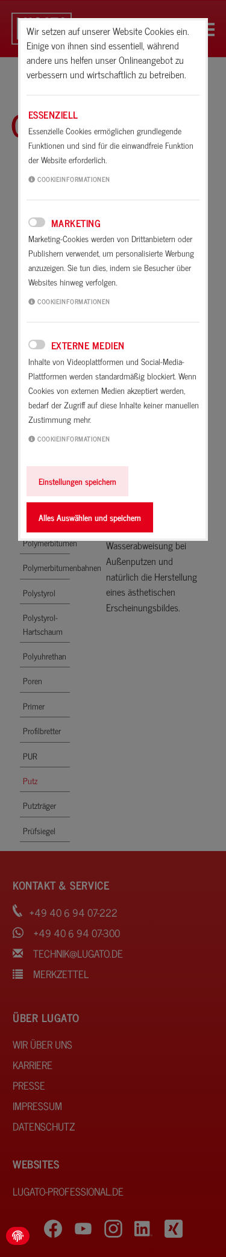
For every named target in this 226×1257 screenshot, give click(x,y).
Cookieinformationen (73, 178)
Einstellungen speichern (77, 481)
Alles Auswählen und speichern (90, 517)
